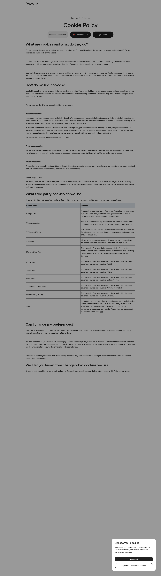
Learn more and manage (123, 552)
